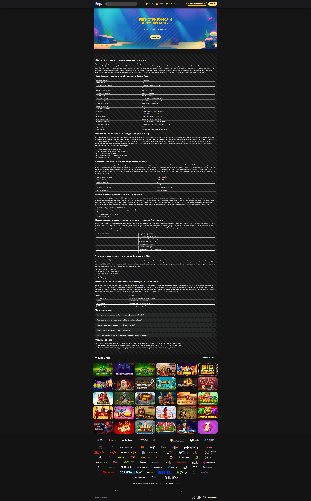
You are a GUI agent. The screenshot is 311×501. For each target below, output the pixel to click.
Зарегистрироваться (196, 4)
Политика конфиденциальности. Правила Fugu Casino (147, 483)
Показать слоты (209, 358)
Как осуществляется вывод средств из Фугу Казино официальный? (122, 335)
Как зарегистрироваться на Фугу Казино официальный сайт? (120, 315)
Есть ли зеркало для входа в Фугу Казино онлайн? (116, 325)
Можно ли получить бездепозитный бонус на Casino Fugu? (119, 320)
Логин (212, 4)
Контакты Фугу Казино (172, 483)
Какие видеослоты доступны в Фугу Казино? (114, 330)
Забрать (155, 37)
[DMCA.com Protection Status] (212, 497)
